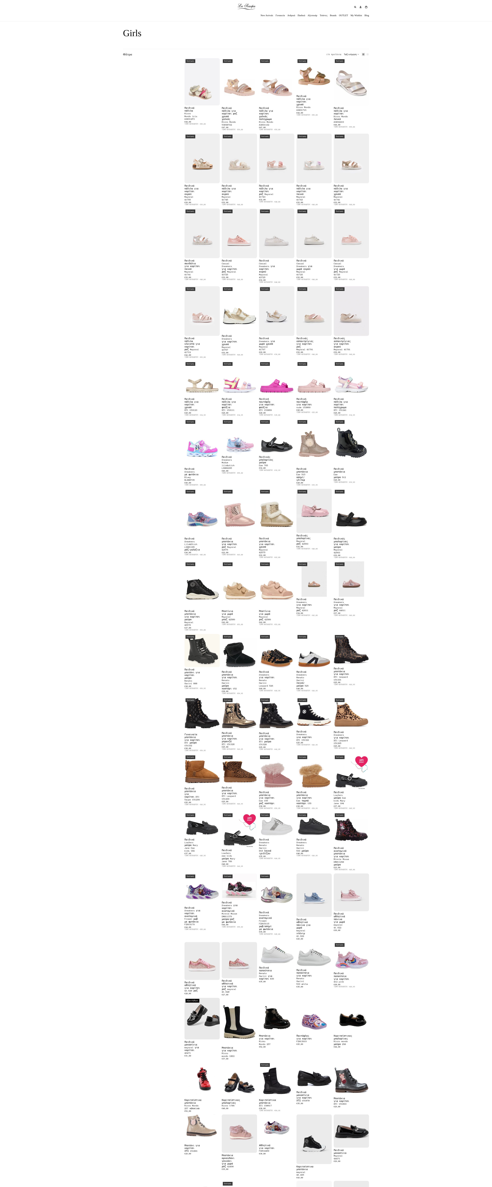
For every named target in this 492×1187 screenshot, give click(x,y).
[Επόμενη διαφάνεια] (253, 82)
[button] (351, 54)
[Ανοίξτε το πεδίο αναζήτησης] (355, 7)
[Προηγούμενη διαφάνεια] (225, 82)
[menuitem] (267, 15)
